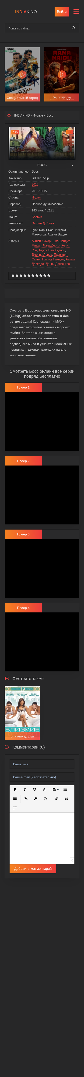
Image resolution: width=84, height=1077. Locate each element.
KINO (26, 11)
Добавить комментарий (33, 868)
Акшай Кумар (41, 241)
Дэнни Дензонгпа (58, 264)
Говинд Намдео (53, 259)
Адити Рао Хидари (52, 250)
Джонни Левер (42, 254)
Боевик (37, 217)
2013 (35, 184)
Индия (36, 197)
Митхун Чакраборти (46, 245)
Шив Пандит (61, 241)
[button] (14, 789)
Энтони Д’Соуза (43, 223)
